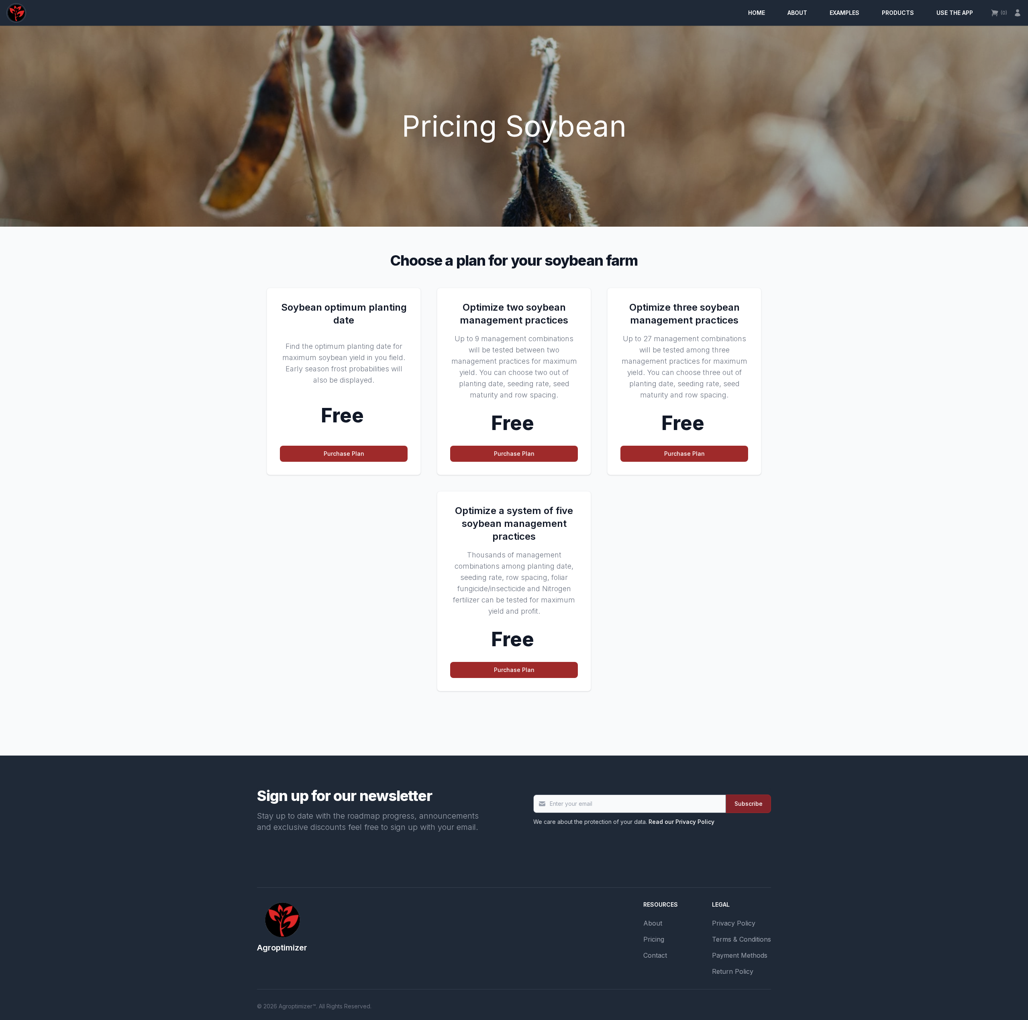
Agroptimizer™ (297, 1006)
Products (898, 12)
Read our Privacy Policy (681, 821)
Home (756, 12)
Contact (655, 955)
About (797, 12)
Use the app (954, 12)
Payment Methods (739, 955)
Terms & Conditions (741, 939)
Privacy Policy (733, 923)
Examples (844, 12)
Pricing (653, 939)
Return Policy (732, 971)
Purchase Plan (344, 453)
